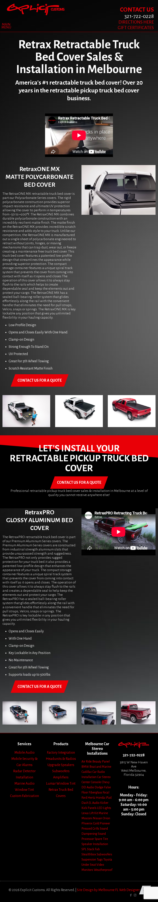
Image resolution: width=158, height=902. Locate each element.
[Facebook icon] (130, 895)
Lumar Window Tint (61, 783)
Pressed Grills (90, 828)
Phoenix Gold (90, 823)
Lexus (85, 813)
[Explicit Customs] (35, 9)
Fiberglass (95, 792)
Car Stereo (104, 777)
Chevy (106, 782)
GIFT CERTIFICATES (136, 27)
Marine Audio (24, 783)
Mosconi (86, 818)
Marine (103, 813)
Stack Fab (93, 849)
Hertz (91, 797)
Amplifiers (61, 777)
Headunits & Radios (61, 759)
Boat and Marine (100, 766)
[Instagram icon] (135, 895)
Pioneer (105, 823)
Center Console (91, 782)
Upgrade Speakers (60, 765)
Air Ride (86, 761)
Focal (106, 792)
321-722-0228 (134, 755)
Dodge (99, 787)
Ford (84, 797)
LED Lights (104, 808)
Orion (106, 818)
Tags (100, 859)
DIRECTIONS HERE (136, 22)
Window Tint (24, 790)
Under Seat (88, 864)
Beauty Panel (101, 761)
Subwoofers (61, 771)
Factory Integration (61, 752)
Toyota (107, 859)
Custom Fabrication (24, 796)
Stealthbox (88, 854)
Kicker (104, 802)
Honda (100, 797)
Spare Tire (101, 839)
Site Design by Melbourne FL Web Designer (108, 890)
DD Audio (87, 787)
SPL (83, 849)
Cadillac (86, 771)
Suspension (88, 859)
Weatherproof (103, 869)
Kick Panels (88, 808)
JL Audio (94, 802)
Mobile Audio (24, 752)
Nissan (97, 818)
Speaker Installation (94, 844)
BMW (85, 766)
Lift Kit (93, 813)
